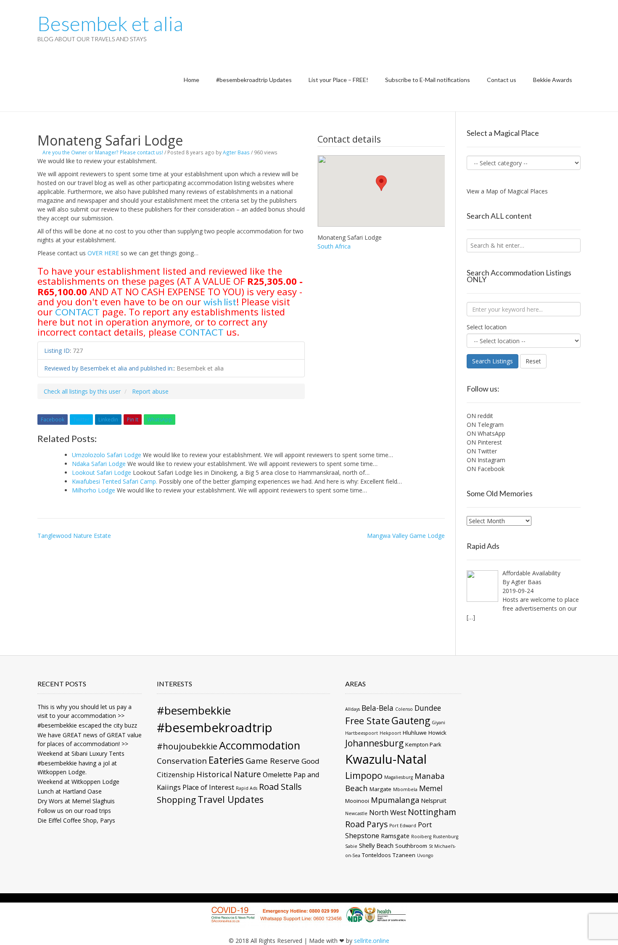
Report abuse (150, 391)
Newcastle (356, 813)
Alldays (352, 709)
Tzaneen (404, 855)
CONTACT (77, 312)
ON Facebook (485, 469)
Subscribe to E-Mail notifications (427, 79)
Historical (214, 774)
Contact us (501, 79)
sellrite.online (371, 941)
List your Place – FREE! (338, 79)
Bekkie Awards (552, 79)
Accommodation (259, 745)
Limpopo (364, 775)
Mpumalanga (395, 799)
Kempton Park (423, 744)
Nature (247, 774)
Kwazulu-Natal (386, 759)
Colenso (404, 709)
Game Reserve (273, 760)
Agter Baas (236, 152)
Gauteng (410, 720)
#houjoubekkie (187, 746)
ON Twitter (482, 451)
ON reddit (480, 416)
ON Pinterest (484, 442)
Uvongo (425, 855)
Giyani (438, 722)
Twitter (81, 419)
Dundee (428, 708)
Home (191, 79)
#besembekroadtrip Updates (254, 79)
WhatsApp (159, 419)
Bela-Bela (378, 708)
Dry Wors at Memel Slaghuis (76, 801)
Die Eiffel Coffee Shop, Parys (76, 820)
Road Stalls (280, 786)
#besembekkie (194, 710)
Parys (377, 824)
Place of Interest (208, 787)
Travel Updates (231, 799)
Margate (380, 789)
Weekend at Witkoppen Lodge (78, 782)
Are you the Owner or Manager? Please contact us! (102, 152)
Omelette (277, 774)
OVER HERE (103, 253)
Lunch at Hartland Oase (69, 791)
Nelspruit (433, 800)
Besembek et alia (110, 23)
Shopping (176, 799)
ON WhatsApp (486, 433)
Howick (437, 732)
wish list (219, 301)
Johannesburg (374, 743)
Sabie (351, 846)
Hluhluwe (415, 732)
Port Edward (402, 826)
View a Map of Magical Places (507, 191)
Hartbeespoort (361, 733)
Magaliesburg (398, 777)
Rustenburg (445, 836)
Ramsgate (395, 835)
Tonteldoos (376, 855)
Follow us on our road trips (74, 811)
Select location (487, 327)
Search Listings (492, 361)
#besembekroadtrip (214, 727)
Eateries (226, 760)
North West (387, 812)
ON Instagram (486, 460)
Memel (431, 788)
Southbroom (411, 846)
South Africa (334, 246)
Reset (533, 361)
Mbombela (405, 789)
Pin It (132, 419)
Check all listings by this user (82, 391)
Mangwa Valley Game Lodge (406, 536)
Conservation (182, 760)
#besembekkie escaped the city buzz (87, 725)
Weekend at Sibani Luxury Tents (80, 753)
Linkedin (108, 419)
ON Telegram (485, 425)
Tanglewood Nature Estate (74, 536)
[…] (471, 617)
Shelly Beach (376, 845)
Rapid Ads (246, 788)
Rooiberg (421, 836)
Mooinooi (357, 801)
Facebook (52, 419)
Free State (367, 720)
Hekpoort (390, 733)
